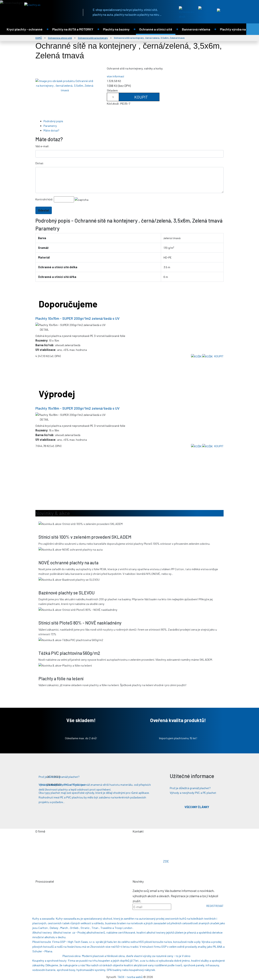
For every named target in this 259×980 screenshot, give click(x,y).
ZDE (166, 861)
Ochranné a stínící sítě (155, 29)
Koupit (141, 97)
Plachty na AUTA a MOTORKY (72, 29)
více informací (115, 76)
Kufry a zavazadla (43, 918)
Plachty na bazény (116, 29)
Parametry (50, 125)
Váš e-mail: (42, 146)
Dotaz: (39, 163)
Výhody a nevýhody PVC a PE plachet (193, 792)
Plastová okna (72, 956)
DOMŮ (38, 37)
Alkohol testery (42, 932)
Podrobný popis (53, 121)
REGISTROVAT (215, 905)
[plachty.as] (49, 4)
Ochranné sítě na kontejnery (93, 37)
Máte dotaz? (51, 130)
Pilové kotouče (41, 941)
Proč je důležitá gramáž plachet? (190, 788)
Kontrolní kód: (44, 199)
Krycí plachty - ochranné (24, 29)
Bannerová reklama (196, 29)
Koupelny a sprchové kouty (49, 960)
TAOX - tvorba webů (130, 977)
